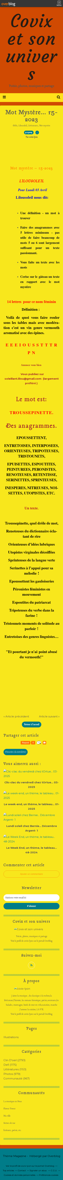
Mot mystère (44, 125)
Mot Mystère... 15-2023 (31, 116)
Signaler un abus (38, 1170)
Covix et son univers (31, 47)
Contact (22, 1170)
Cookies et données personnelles (19, 1175)
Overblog (54, 1156)
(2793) (15, 1060)
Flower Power (9, 1108)
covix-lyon (28, 940)
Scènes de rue (9, 1123)
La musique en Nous (13, 1101)
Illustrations (11, 1037)
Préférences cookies (48, 1175)
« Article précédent (16, 716)
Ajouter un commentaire (31, 874)
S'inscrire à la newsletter (15, 752)
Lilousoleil (23, 125)
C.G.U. (54, 1170)
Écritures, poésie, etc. (12, 1130)
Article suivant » (49, 716)
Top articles (8, 1170)
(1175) (10, 1064)
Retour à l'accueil (31, 724)
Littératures (33, 125)
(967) (17, 1078)
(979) (12, 1074)
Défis (15, 125)
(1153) (15, 1069)
